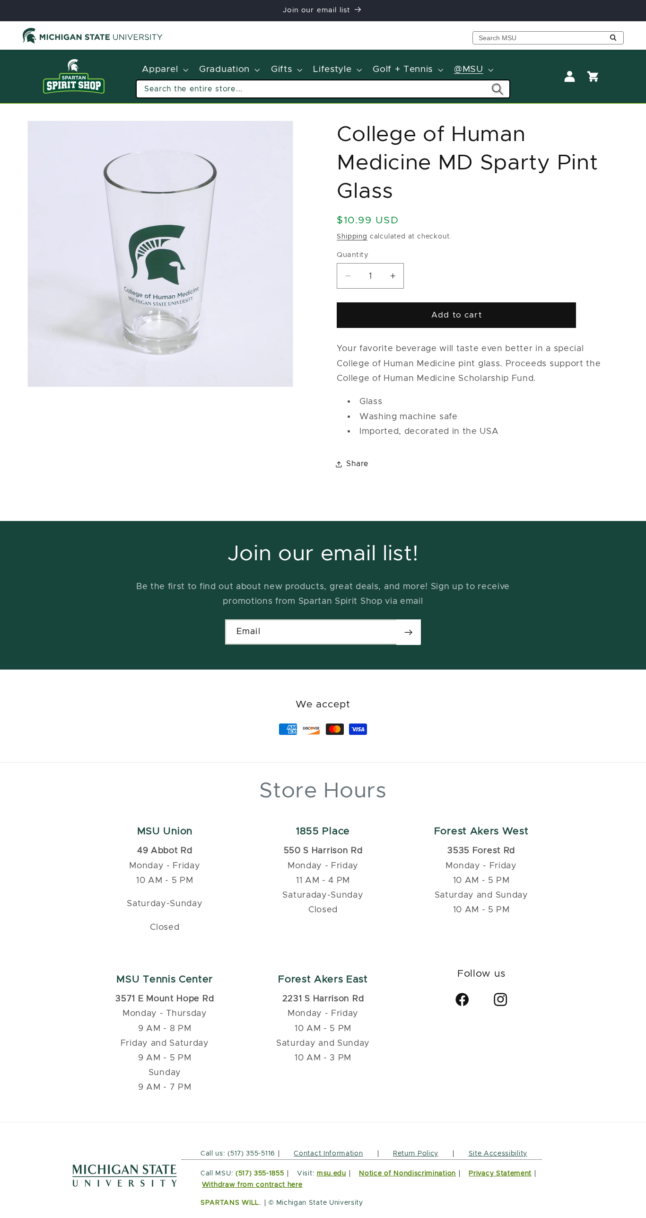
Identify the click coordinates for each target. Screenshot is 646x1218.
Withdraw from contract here (252, 1185)
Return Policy (415, 1153)
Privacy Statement (500, 1173)
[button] (164, 70)
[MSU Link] (124, 1184)
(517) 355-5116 (250, 1153)
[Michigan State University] (93, 41)
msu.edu (331, 1173)
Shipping (352, 236)
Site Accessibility (498, 1153)
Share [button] (357, 464)
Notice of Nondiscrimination (407, 1173)
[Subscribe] (408, 632)
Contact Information (328, 1153)
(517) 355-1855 (260, 1173)
